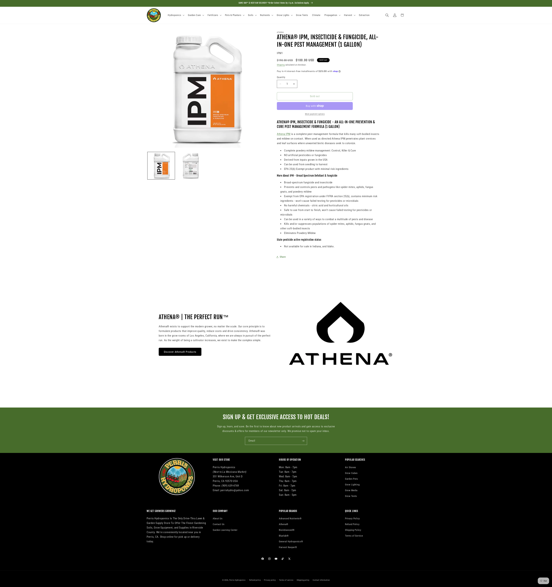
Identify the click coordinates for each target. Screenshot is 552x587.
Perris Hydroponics (237, 580)
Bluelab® (284, 535)
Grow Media (351, 490)
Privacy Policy (352, 518)
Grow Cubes (351, 473)
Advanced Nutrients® (290, 518)
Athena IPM (283, 134)
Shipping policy (303, 580)
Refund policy (255, 580)
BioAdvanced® (287, 530)
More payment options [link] (315, 114)
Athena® (283, 524)
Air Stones (350, 467)
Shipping (281, 65)
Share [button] (283, 256)
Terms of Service (354, 535)
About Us (218, 518)
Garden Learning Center (225, 530)
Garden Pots (351, 478)
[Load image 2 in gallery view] (190, 165)
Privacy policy (270, 580)
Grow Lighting (352, 484)
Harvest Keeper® (288, 547)
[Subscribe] (303, 441)
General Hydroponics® (291, 541)
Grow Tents (351, 496)
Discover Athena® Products (180, 351)
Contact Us (219, 524)
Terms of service (286, 580)
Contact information (321, 580)
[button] (176, 15)
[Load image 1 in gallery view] (161, 165)
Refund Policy (352, 524)
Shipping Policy (353, 530)
